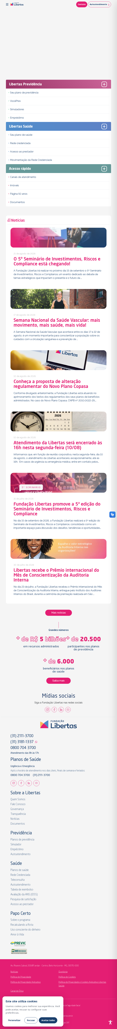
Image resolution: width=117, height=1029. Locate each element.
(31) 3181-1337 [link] (22, 742)
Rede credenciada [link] (20, 143)
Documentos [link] (17, 202)
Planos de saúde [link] (20, 870)
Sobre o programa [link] (20, 920)
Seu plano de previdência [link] (24, 92)
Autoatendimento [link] (98, 4)
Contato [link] (82, 4)
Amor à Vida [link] (17, 934)
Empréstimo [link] (17, 117)
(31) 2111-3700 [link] (22, 736)
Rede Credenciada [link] (20, 875)
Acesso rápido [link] (20, 169)
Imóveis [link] (14, 185)
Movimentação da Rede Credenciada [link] (31, 160)
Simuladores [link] (17, 109)
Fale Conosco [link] (18, 804)
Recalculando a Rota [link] (22, 925)
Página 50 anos (18, 193)
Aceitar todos (48, 1020)
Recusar (31, 1020)
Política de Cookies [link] (67, 977)
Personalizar (14, 1020)
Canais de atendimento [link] (23, 177)
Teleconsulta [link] (18, 880)
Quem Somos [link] (18, 799)
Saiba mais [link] (58, 680)
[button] (7, 4)
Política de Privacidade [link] (21, 977)
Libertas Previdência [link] (25, 84)
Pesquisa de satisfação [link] (23, 899)
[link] (16, 4)
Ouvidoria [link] (62, 972)
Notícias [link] (15, 819)
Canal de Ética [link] (17, 991)
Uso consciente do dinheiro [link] (25, 929)
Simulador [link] (16, 844)
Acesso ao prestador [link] (22, 151)
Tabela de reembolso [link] (22, 889)
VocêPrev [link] (15, 101)
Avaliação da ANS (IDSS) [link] (24, 894)
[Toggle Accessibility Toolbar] (110, 1022)
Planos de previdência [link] (22, 839)
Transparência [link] (18, 814)
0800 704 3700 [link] (23, 748)
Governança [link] (17, 809)
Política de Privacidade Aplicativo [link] (26, 982)
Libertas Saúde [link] (21, 126)
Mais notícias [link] (58, 612)
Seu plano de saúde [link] (21, 134)
